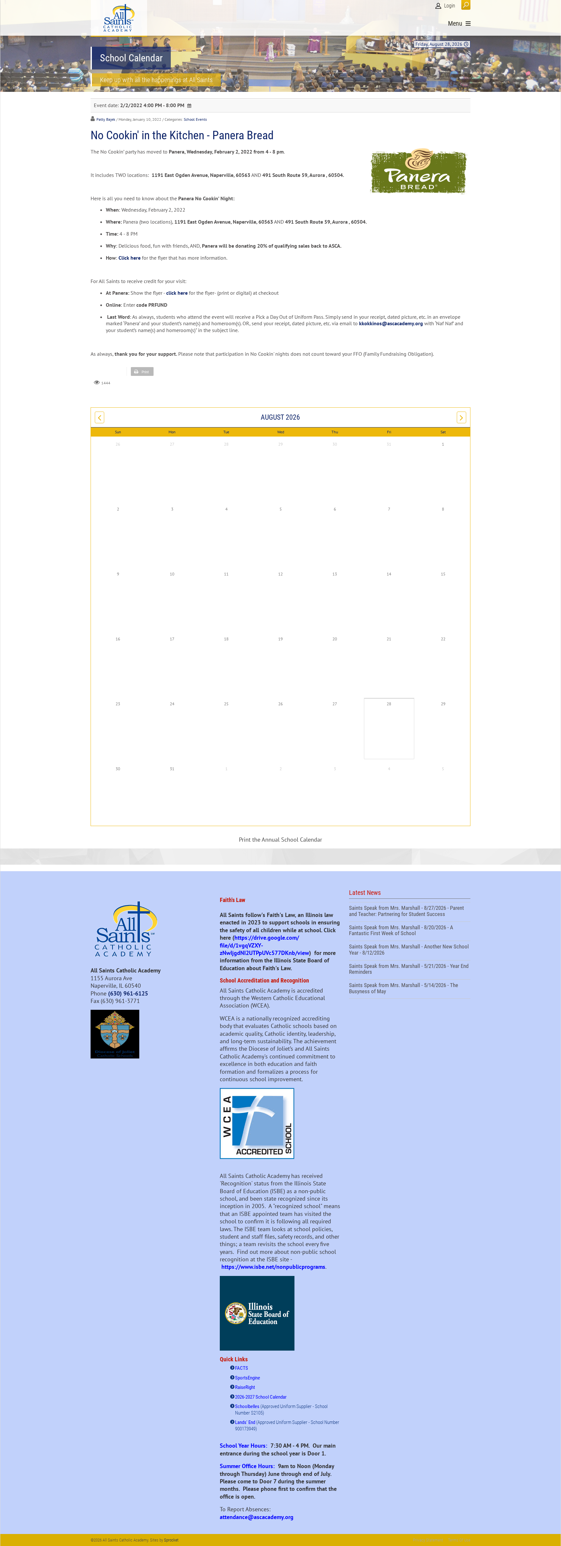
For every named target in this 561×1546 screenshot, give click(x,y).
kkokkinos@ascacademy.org (391, 323)
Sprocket (171, 1540)
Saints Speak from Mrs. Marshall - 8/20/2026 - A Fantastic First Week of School (409, 931)
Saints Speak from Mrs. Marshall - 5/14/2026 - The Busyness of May (409, 989)
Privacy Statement (428, 1540)
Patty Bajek (105, 119)
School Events (195, 119)
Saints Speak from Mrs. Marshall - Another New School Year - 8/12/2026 (409, 950)
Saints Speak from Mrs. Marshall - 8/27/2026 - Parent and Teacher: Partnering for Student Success (409, 911)
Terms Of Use (459, 1540)
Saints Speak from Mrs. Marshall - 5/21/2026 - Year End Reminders (409, 969)
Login (449, 6)
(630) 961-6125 (128, 993)
